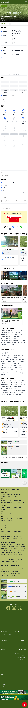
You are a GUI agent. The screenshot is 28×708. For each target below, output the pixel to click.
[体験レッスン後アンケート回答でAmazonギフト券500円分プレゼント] (6, 474)
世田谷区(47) (14, 354)
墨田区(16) (15, 363)
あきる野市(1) (9, 371)
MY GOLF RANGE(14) (5, 573)
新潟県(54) (3, 507)
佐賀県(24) (9, 536)
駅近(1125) (3, 556)
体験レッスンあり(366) (13, 558)
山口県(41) (3, 527)
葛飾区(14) (9, 352)
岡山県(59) (15, 525)
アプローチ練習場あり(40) (6, 388)
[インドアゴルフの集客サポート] (21, 659)
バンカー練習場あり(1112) (18, 550)
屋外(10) (3, 330)
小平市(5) (15, 367)
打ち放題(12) (4, 332)
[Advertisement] (14, 161)
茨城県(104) (3, 501)
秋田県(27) (3, 496)
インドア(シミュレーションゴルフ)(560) (15, 380)
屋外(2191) (3, 544)
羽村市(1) (15, 371)
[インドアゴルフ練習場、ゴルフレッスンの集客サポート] (14, 697)
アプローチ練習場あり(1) (6, 338)
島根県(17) (9, 525)
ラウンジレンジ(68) (5, 570)
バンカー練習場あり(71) (17, 386)
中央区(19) (14, 359)
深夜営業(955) (4, 558)
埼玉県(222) (21, 501)
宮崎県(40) (9, 538)
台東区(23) (9, 367)
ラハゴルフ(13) (14, 570)
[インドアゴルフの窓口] (21, 655)
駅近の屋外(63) (4, 398)
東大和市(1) (13, 369)
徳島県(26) (3, 531)
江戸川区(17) (21, 361)
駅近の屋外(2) (4, 346)
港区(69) (19, 352)
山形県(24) (9, 496)
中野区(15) (9, 363)
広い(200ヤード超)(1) (16, 332)
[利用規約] (7, 685)
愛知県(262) (3, 514)
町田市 (17, 457)
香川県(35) (9, 531)
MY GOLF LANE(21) (15, 573)
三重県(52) (21, 514)
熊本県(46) (21, 536)
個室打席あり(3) (4, 340)
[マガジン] (7, 652)
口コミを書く (15, 220)
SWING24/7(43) (20, 568)
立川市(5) (20, 363)
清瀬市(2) (3, 374)
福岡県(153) (3, 536)
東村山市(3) (20, 369)
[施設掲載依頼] (21, 654)
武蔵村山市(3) (4, 365)
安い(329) (10, 382)
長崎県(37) (15, 536)
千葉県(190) (3, 502)
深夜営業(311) (20, 392)
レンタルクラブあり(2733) (7, 554)
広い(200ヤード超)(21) (18, 382)
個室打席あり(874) (18, 554)
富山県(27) (9, 507)
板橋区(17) (9, 355)
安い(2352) (11, 546)
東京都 (13, 457)
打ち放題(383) (4, 382)
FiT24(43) (13, 575)
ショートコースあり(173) (19, 552)
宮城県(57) (21, 494)
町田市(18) (3, 352)
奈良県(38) (3, 520)
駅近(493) (24, 390)
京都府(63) (16, 518)
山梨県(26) (23, 502)
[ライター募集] (7, 654)
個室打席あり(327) (17, 390)
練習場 (10, 457)
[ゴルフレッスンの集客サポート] (21, 661)
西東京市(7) (9, 361)
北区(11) (8, 354)
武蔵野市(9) (8, 359)
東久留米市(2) (15, 373)
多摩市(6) (21, 365)
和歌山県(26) (9, 520)
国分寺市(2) (8, 373)
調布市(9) (3, 359)
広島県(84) (20, 525)
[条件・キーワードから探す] (7, 634)
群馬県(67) (15, 501)
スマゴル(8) (13, 568)
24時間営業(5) (16, 340)
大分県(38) (3, 538)
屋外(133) (3, 380)
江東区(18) (20, 357)
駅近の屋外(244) (14, 561)
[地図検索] (16, 474)
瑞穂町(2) (3, 371)
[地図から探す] (7, 636)
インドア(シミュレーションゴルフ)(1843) (16, 544)
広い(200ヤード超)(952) (20, 546)
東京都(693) (10, 502)
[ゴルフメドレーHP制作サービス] (14, 692)
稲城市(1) (3, 373)
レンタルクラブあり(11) (18, 338)
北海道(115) (3, 494)
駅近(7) (10, 340)
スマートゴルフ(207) (5, 568)
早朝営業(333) (12, 392)
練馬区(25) (3, 361)
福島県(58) (15, 496)
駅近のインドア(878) (5, 561)
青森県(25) (9, 494)
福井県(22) (20, 507)
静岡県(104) (15, 514)
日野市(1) (20, 371)
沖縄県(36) (21, 538)
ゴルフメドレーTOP (4, 457)
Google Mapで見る (13, 74)
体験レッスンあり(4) (11, 342)
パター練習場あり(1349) (6, 550)
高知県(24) (20, 531)
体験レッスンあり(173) (6, 394)
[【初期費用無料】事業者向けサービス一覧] (21, 663)
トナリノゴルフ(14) (5, 575)
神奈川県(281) (17, 502)
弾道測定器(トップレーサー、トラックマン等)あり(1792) (13, 548)
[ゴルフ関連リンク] (7, 681)
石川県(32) (15, 507)
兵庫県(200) (10, 518)
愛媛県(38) (15, 531)
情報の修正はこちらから (22, 194)
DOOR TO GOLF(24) (5, 571)
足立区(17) (3, 355)
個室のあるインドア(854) (16, 559)
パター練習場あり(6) (5, 336)
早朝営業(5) (23, 340)
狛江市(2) (21, 373)
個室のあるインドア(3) (6, 344)
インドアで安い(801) (5, 559)
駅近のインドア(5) (16, 344)
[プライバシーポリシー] (7, 683)
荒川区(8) (10, 365)
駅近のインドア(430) (17, 396)
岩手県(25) (15, 494)
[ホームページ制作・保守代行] (21, 657)
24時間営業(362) (4, 392)
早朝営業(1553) (18, 556)
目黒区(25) (3, 354)
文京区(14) (9, 357)
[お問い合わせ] (7, 677)
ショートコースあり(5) (18, 388)
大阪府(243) (3, 518)
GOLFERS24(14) (14, 571)
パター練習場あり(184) (6, 386)
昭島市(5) (3, 369)
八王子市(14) (21, 359)
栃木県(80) (9, 501)
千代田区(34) (21, 355)
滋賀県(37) (21, 518)
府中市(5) (20, 367)
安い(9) (9, 332)
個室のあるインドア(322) (6, 396)
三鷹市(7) (15, 361)
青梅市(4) (15, 352)
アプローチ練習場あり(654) (7, 552)
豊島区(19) (3, 363)
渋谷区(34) (15, 357)
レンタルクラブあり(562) (6, 390)
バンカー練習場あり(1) (16, 336)
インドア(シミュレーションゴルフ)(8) (14, 330)
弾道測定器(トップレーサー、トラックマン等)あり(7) (12, 334)
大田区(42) (20, 354)
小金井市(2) (3, 367)
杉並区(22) (15, 365)
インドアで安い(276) (16, 394)
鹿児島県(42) (15, 538)
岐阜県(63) (9, 514)
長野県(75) (3, 509)
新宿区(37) (3, 357)
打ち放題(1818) (4, 546)
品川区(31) (15, 355)
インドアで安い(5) (21, 342)
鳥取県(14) (3, 525)
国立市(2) (8, 369)
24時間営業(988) (10, 556)
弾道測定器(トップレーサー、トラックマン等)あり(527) (13, 384)
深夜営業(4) (3, 342)
